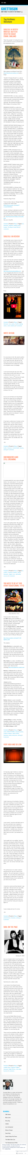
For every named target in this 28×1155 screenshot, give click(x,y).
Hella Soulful (16, 733)
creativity (10, 572)
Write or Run (9, 333)
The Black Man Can (10, 1139)
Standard (6, 223)
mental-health (15, 448)
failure (19, 572)
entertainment (7, 917)
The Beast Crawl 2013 (13, 227)
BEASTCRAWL (11, 731)
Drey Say (7, 1120)
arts (23, 223)
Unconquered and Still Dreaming (11, 458)
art (22, 570)
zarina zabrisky (11, 325)
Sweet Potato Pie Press (11, 1136)
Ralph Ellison (12, 1069)
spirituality (18, 574)
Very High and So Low (12, 744)
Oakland (11, 225)
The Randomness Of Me (11, 1142)
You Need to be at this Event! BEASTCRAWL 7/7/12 (14, 584)
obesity (21, 448)
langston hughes (15, 1067)
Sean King (7, 1133)
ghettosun (9, 8)
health (5, 448)
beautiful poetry (19, 731)
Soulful (5, 227)
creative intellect (8, 733)
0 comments (19, 325)
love (10, 324)
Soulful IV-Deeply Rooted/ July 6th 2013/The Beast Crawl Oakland (11, 33)
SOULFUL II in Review (12, 236)
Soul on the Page (11, 926)
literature (6, 225)
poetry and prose (13, 735)
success (6, 576)
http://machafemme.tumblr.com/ (16, 667)
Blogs (15, 223)
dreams (15, 572)
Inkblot (7, 1123)
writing (5, 449)
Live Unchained (9, 1127)
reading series (17, 225)
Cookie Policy (8, 1148)
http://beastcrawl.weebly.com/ (11, 73)
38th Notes (8, 1114)
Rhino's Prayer (9, 1130)
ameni (5, 731)
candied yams (7, 1067)
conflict (5, 572)
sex (14, 574)
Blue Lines (7, 1117)
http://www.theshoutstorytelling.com (12, 271)
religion (10, 574)
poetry (13, 324)
